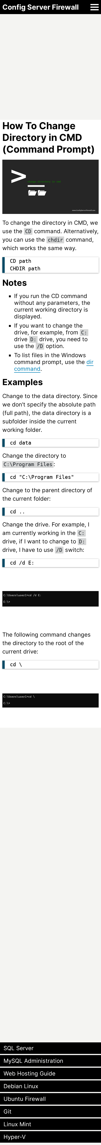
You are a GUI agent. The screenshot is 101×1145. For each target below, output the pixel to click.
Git (8, 1111)
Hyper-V (15, 1136)
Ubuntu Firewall (25, 1098)
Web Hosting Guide (29, 1073)
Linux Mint (17, 1124)
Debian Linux (21, 1086)
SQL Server (19, 1048)
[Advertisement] (50, 64)
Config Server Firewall (40, 7)
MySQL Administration (33, 1060)
